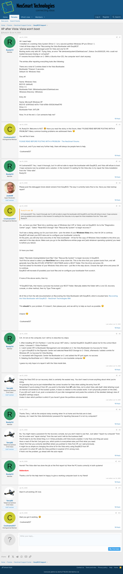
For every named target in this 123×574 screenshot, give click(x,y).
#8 (119, 409)
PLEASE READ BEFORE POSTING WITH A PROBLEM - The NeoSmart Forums (49, 141)
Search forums (15, 21)
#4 (119, 183)
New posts (4, 21)
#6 (119, 334)
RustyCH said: (25, 210)
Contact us (80, 567)
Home (5, 17)
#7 (119, 375)
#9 (119, 430)
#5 (119, 206)
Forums (14, 17)
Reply (118, 118)
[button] (32, 17)
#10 (119, 461)
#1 (119, 37)
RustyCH (6, 32)
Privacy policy (103, 567)
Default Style (7, 567)
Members (39, 17)
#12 (119, 513)
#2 (119, 124)
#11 (119, 488)
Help (110, 567)
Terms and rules (91, 567)
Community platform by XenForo (61, 572)
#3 (119, 161)
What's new (25, 17)
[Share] (116, 37)
